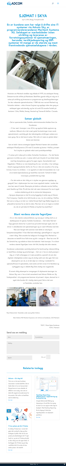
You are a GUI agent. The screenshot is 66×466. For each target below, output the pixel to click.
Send (55, 357)
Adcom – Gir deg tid (15, 378)
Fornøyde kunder (39, 19)
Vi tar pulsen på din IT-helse (18, 426)
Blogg (31, 19)
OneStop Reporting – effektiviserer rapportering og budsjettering (46, 396)
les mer (10, 400)
